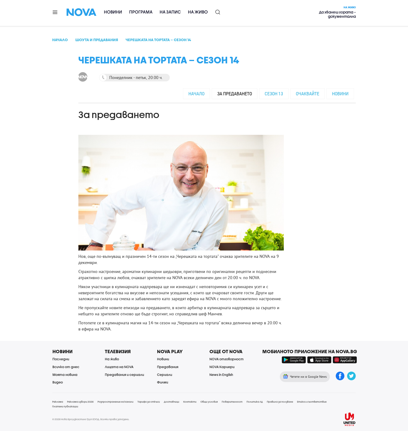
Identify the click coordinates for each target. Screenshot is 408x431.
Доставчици (171, 401)
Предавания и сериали (124, 375)
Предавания (167, 367)
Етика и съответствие (312, 401)
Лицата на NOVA (119, 367)
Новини (113, 11)
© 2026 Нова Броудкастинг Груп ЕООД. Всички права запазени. (90, 419)
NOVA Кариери (221, 367)
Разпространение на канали (115, 401)
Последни (60, 359)
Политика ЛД (254, 401)
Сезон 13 (274, 93)
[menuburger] (55, 11)
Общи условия (209, 401)
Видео (57, 382)
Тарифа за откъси (148, 401)
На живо (198, 11)
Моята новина (64, 375)
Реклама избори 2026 (80, 401)
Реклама (57, 401)
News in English (221, 375)
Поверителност (232, 401)
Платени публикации (65, 406)
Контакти (189, 401)
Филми (162, 382)
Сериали (164, 375)
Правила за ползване (280, 401)
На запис (170, 11)
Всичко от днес (65, 367)
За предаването (234, 93)
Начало (196, 93)
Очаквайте (307, 93)
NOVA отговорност (226, 359)
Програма (141, 11)
